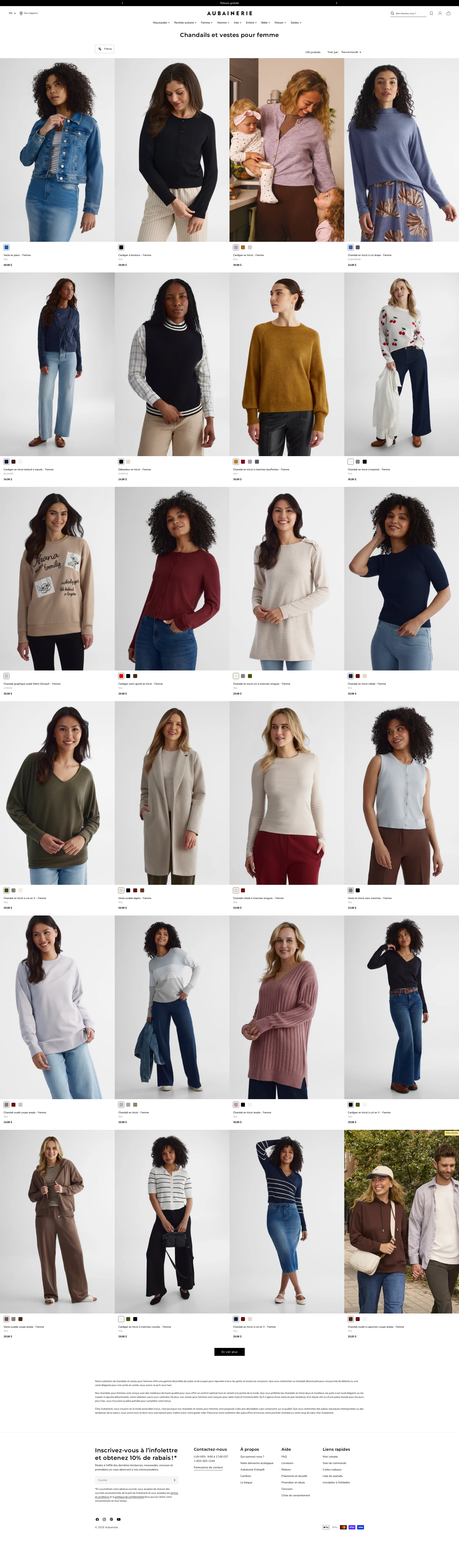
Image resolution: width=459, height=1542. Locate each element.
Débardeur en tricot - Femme (134, 469)
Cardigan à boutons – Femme (134, 255)
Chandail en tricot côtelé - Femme (367, 684)
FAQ (284, 1456)
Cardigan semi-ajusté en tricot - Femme (140, 684)
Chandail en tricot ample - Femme (252, 1112)
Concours (286, 1489)
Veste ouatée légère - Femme (134, 898)
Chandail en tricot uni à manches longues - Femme (261, 684)
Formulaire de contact (208, 1467)
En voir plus (230, 1352)
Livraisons (287, 1463)
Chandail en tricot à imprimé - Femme (369, 469)
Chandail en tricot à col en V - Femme (25, 898)
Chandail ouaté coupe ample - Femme (25, 1112)
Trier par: (333, 52)
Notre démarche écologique (256, 1463)
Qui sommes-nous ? (252, 1456)
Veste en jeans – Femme (17, 255)
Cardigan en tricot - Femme (248, 255)
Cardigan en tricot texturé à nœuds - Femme (28, 469)
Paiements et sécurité (294, 1476)
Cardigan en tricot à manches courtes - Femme (144, 1327)
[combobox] (411, 13)
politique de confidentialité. (129, 1497)
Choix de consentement (295, 1495)
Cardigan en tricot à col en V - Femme (369, 1112)
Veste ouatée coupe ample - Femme (24, 1327)
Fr (10, 13)
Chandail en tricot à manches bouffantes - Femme (261, 469)
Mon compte (330, 1456)
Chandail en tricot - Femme (133, 1112)
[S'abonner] (174, 1480)
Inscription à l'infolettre (336, 1482)
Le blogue (246, 1482)
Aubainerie (111, 1527)
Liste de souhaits (333, 1476)
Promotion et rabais (293, 1482)
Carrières (245, 1476)
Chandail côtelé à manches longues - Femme (258, 898)
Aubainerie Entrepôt (252, 1469)
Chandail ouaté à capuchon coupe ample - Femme (376, 1327)
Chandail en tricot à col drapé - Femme (369, 255)
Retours (286, 1469)
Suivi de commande (334, 1463)
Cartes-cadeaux (332, 1469)
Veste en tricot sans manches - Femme (370, 898)
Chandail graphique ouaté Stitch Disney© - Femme (32, 684)
